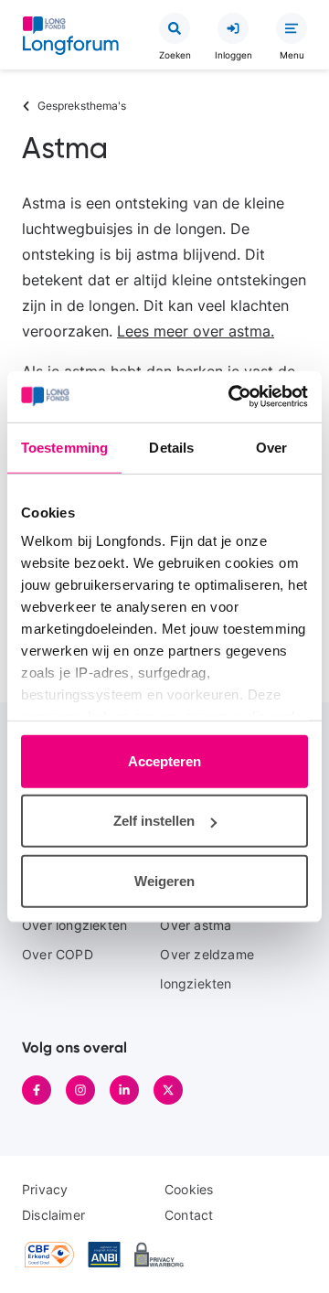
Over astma (195, 925)
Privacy (45, 1189)
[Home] (71, 39)
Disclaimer (53, 1215)
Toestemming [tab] (64, 446)
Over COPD (57, 954)
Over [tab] (271, 446)
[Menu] (291, 28)
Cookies (188, 1189)
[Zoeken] (174, 28)
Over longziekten (74, 925)
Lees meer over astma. (195, 331)
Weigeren (164, 880)
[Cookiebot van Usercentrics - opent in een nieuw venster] (232, 397)
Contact (188, 1215)
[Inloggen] (233, 28)
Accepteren (164, 760)
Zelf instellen (154, 820)
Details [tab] (171, 446)
